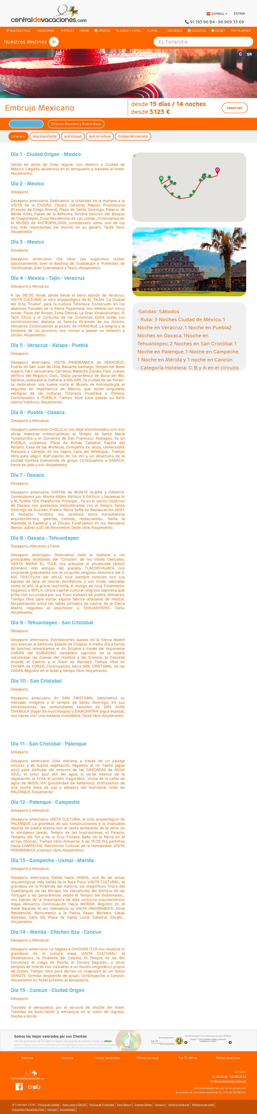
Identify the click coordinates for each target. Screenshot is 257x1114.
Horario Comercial (178, 1104)
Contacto (160, 1104)
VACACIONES (45, 31)
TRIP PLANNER (241, 31)
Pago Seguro (124, 1104)
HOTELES (67, 31)
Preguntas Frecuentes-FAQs (28, 1109)
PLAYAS (152, 31)
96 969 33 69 (231, 22)
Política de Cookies (48, 1104)
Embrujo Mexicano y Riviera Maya (76, 124)
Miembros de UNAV (203, 1104)
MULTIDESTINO (19, 31)
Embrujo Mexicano (26, 124)
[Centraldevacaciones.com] (48, 13)
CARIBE (84, 31)
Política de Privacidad (101, 1104)
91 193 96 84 (202, 22)
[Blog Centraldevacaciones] (36, 1086)
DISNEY (219, 31)
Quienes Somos (143, 1104)
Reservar (235, 107)
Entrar (239, 13)
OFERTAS (104, 31)
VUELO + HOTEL (130, 31)
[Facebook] (19, 1086)
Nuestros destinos (25, 41)
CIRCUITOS (198, 31)
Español (218, 14)
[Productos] (54, 42)
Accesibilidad (67, 1109)
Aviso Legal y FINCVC (74, 1104)
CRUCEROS (174, 31)
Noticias (52, 1109)
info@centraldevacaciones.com (228, 1081)
